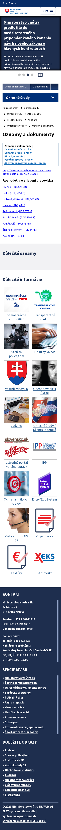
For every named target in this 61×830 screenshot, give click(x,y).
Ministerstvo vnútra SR (20, 678)
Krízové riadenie (15, 717)
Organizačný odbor (17, 125)
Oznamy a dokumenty (43, 125)
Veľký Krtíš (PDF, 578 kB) (17, 223)
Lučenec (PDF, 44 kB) (14, 205)
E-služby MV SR (14, 760)
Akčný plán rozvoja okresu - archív (25, 163)
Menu (48, 11)
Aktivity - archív (13, 156)
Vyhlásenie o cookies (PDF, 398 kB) (24, 821)
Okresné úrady (40, 86)
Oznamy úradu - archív (18, 152)
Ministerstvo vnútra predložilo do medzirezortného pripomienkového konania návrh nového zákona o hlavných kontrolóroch (27, 35)
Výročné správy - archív (18, 159)
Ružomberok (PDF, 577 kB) (18, 211)
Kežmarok (33, 119)
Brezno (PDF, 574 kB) (15, 187)
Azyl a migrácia (14, 702)
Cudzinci (10, 775)
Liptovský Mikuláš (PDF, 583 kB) (21, 199)
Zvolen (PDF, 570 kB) (14, 235)
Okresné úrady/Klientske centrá (25, 688)
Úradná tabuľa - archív (18, 149)
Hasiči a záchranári (17, 712)
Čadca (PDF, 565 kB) (14, 193)
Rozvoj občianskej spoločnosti (24, 727)
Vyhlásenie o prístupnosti (19, 816)
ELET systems (11, 811)
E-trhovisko (12, 795)
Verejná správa (14, 707)
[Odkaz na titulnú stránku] (17, 10)
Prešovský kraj (14, 119)
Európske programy (18, 692)
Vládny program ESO (18, 785)
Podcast (10, 750)
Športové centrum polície (21, 732)
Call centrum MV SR (17, 790)
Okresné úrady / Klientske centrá (24, 113)
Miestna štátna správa (19, 780)
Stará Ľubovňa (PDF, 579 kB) (19, 217)
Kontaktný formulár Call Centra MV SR (27, 650)
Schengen (11, 722)
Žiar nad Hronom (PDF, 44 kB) (20, 229)
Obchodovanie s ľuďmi (19, 770)
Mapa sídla (28, 811)
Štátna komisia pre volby (21, 683)
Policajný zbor (14, 697)
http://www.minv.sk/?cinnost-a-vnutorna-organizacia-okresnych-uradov (27, 172)
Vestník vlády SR (15, 765)
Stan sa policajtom (17, 755)
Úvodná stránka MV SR (16, 86)
